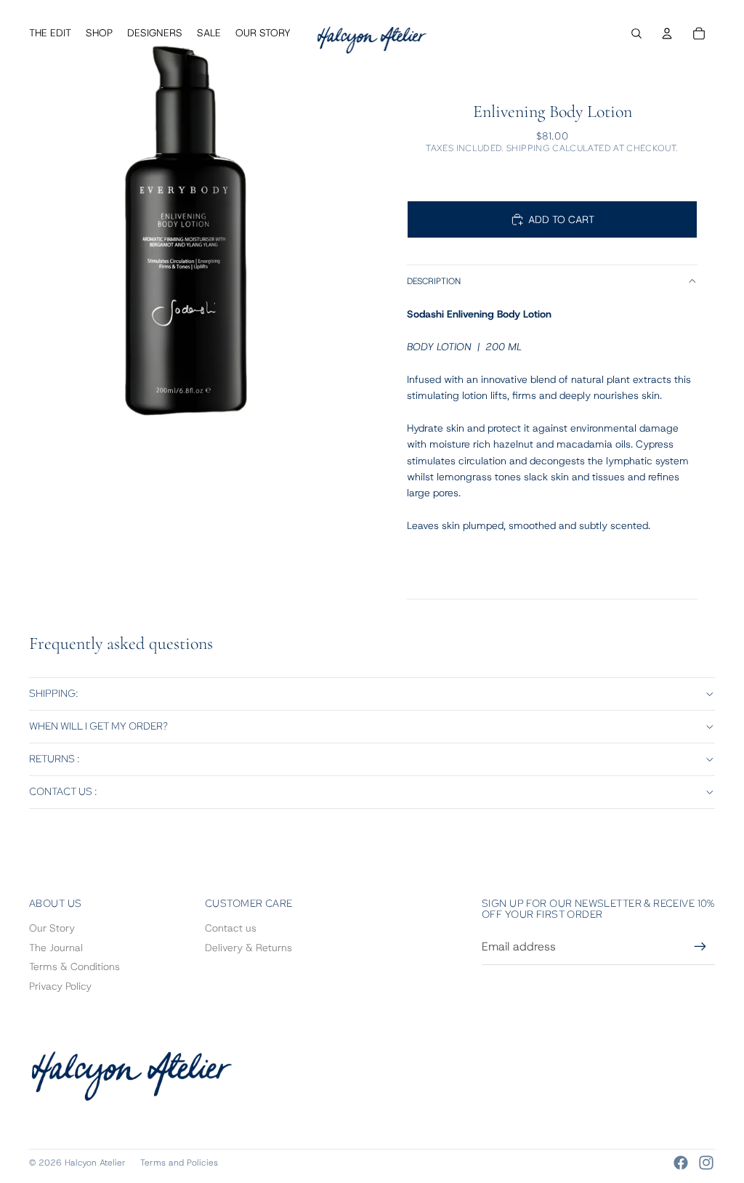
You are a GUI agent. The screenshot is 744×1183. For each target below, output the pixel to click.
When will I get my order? (98, 725)
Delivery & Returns (248, 947)
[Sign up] (700, 946)
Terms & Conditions (74, 966)
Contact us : (63, 791)
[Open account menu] (667, 33)
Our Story (52, 927)
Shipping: (53, 693)
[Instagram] (706, 1162)
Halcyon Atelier (95, 1162)
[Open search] (636, 33)
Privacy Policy (60, 986)
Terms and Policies (179, 1162)
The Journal (56, 947)
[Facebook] (681, 1162)
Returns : (54, 758)
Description (434, 281)
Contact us (230, 927)
